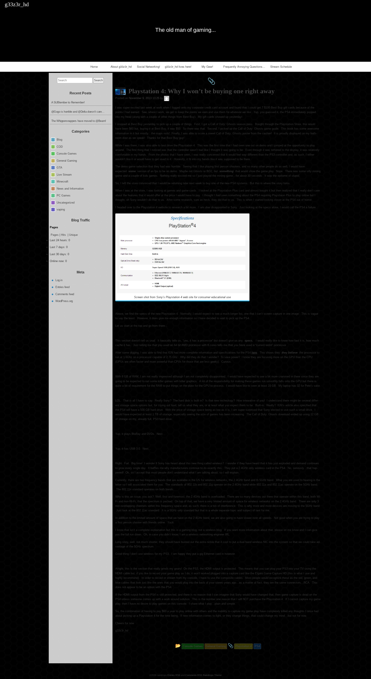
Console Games (67, 153)
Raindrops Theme (212, 675)
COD (60, 146)
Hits (64, 234)
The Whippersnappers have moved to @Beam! (78, 121)
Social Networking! (148, 66)
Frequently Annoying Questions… (244, 66)
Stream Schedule (281, 66)
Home (94, 66)
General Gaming (67, 160)
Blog (59, 139)
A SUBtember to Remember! (68, 102)
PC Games (63, 195)
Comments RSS (193, 675)
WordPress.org (64, 301)
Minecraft (62, 181)
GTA (59, 167)
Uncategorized (66, 202)
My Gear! (207, 66)
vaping (61, 209)
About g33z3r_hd (121, 66)
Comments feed (64, 294)
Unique (73, 234)
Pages (55, 234)
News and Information (70, 188)
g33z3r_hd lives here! (178, 66)
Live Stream (64, 174)
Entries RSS (173, 675)
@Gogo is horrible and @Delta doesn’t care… (78, 111)
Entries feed (62, 287)
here (254, 352)
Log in (58, 280)
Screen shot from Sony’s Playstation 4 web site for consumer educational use (182, 297)
